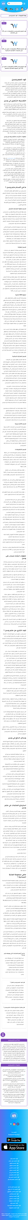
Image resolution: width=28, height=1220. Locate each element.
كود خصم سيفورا (14, 1201)
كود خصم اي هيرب (14, 1196)
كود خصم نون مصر (14, 1161)
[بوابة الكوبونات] (3, 3)
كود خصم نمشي (14, 1168)
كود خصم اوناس (14, 1194)
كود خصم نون (14, 1158)
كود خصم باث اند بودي (14, 1189)
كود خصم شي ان (14, 1172)
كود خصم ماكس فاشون (14, 1191)
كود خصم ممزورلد (14, 1208)
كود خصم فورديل (14, 1175)
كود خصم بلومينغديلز (14, 1179)
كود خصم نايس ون (14, 1177)
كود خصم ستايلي (14, 1198)
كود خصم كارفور (14, 1165)
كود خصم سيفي (14, 1170)
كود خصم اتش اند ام (14, 1187)
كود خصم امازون (14, 1163)
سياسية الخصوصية (14, 1134)
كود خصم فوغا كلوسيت (14, 1205)
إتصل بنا (14, 1132)
